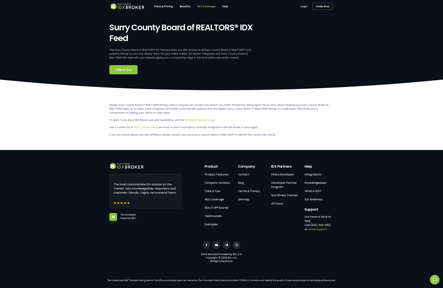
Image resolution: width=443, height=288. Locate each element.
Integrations (313, 174)
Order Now (322, 6)
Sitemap (243, 199)
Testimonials (213, 216)
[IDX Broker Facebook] (206, 245)
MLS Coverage (206, 6)
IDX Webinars (314, 199)
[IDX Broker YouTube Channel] (216, 245)
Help (225, 6)
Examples (211, 224)
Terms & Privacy (249, 191)
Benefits (185, 6)
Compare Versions (217, 183)
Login (303, 6)
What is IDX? (313, 191)
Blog (241, 183)
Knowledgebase (315, 183)
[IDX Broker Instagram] (236, 245)
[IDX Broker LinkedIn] (226, 245)
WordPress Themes (284, 195)
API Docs (277, 204)
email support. (318, 229)
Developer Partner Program (284, 185)
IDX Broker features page (200, 120)
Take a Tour (123, 70)
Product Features (216, 174)
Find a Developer (282, 174)
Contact (243, 174)
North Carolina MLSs (146, 127)
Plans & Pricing (163, 6)
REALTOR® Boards (216, 208)
